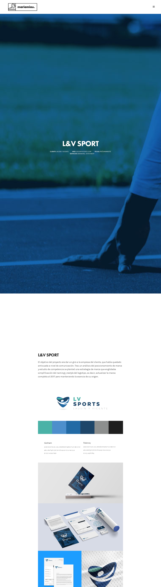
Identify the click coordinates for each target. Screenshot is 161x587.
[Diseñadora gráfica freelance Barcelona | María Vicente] (23, 7)
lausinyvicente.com (83, 151)
